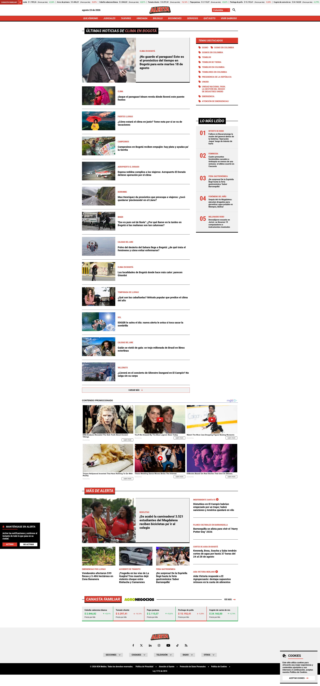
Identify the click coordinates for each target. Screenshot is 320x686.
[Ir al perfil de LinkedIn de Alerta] (150, 645)
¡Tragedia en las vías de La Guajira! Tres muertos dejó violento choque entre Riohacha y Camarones (134, 578)
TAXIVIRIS (126, 18)
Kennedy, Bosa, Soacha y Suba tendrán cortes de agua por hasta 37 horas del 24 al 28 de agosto (214, 553)
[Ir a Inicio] (160, 10)
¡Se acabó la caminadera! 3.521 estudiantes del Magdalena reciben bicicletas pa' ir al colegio (161, 522)
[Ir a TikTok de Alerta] (177, 645)
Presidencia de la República (217, 77)
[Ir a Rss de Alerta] (186, 645)
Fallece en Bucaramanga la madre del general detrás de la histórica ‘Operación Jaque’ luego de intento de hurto (221, 139)
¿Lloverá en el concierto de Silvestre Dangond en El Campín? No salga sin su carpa (153, 374)
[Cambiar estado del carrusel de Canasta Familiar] (20, 2)
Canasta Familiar (9, 2)
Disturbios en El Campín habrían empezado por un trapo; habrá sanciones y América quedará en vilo (213, 507)
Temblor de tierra (211, 62)
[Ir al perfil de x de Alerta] (141, 645)
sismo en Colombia (224, 47)
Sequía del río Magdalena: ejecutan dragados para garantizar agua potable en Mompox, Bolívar (220, 203)
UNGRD (205, 82)
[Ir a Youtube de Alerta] (168, 645)
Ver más (228, 599)
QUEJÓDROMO (90, 18)
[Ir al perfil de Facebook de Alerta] (133, 645)
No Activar (28, 544)
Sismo (205, 47)
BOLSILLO (158, 18)
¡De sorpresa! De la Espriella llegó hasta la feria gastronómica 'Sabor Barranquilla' (221, 183)
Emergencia (208, 96)
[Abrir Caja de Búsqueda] (234, 10)
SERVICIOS (192, 18)
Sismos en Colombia (212, 52)
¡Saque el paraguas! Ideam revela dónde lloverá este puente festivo (151, 98)
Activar (10, 544)
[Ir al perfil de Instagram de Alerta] (159, 645)
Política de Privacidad (144, 667)
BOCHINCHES (175, 18)
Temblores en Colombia (214, 72)
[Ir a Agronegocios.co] (139, 599)
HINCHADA (142, 18)
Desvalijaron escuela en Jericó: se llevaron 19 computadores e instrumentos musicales (219, 223)
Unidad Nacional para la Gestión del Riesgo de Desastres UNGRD (213, 89)
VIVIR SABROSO (229, 18)
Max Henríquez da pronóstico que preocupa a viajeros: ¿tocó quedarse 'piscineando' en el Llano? (151, 199)
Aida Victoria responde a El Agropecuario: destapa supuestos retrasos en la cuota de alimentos (212, 579)
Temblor (206, 57)
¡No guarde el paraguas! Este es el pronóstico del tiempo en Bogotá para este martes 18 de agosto (162, 62)
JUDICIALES (109, 18)
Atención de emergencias (215, 101)
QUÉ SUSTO (209, 18)
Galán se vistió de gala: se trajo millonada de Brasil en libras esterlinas (151, 349)
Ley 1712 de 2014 (160, 671)
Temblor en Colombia (213, 67)
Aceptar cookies (297, 678)
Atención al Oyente (166, 667)
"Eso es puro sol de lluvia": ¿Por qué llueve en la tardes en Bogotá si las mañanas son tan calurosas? (150, 224)
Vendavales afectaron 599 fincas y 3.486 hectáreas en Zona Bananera (97, 576)
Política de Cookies (298, 672)
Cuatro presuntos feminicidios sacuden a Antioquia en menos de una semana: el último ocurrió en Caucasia (221, 161)
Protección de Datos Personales (193, 667)
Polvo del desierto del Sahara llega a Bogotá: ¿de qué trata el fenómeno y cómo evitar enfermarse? (152, 249)
